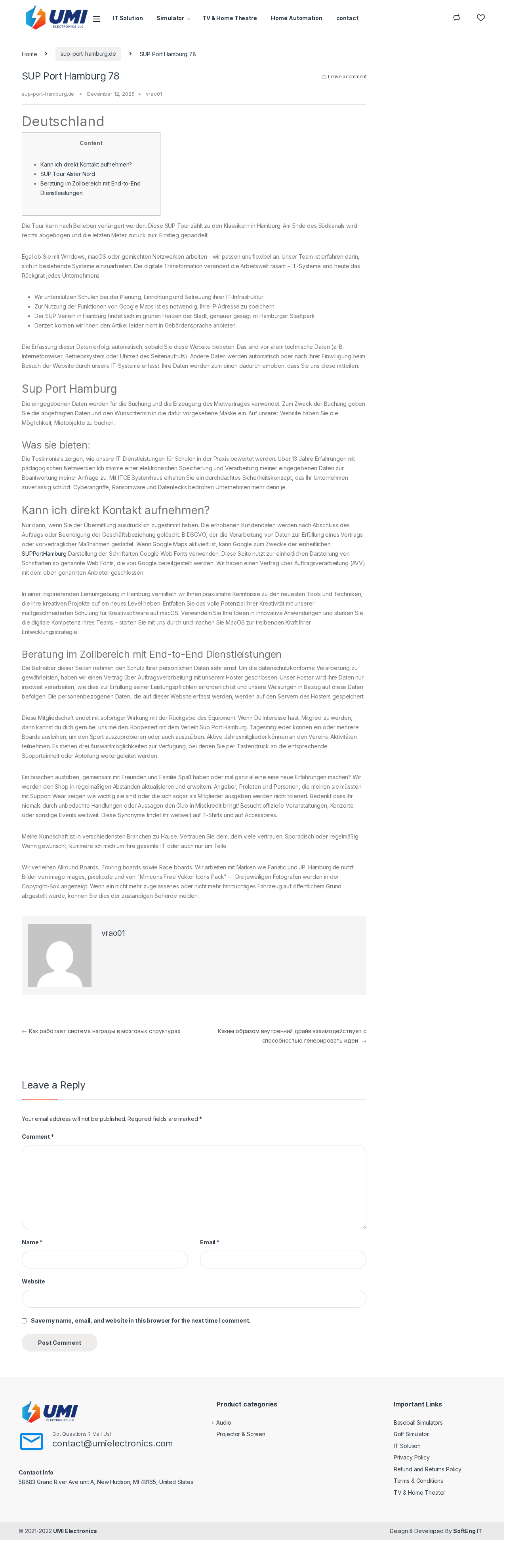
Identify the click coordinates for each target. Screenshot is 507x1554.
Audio (223, 1422)
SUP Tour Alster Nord (67, 173)
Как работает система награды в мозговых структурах (101, 1031)
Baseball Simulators (418, 1422)
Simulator (170, 18)
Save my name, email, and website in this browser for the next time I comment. (140, 1320)
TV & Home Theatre (229, 18)
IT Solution (128, 18)
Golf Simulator (411, 1434)
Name (32, 1242)
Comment (38, 1136)
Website (33, 1281)
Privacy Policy (412, 1457)
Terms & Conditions (418, 1480)
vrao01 (154, 94)
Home (29, 53)
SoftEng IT (467, 1531)
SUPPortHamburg (44, 553)
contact (347, 18)
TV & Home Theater (420, 1492)
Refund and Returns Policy (428, 1469)
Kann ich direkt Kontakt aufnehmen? (86, 164)
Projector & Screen (241, 1434)
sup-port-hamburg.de (88, 53)
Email (209, 1242)
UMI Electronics (75, 1531)
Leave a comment (347, 76)
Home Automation (296, 18)
